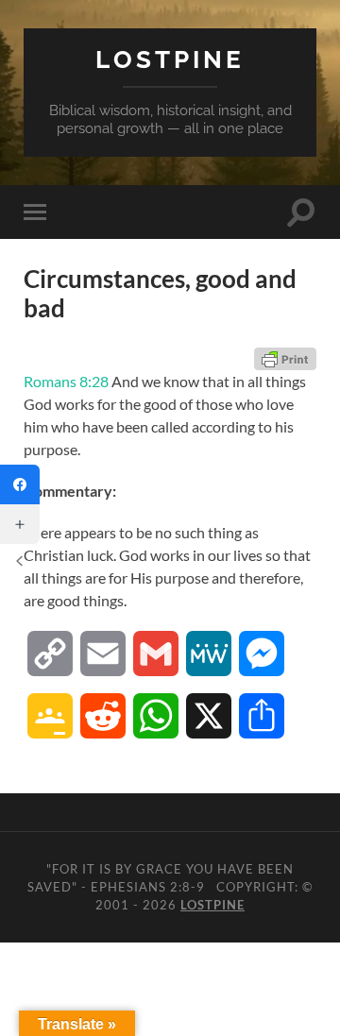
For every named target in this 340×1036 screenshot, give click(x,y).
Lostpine (170, 59)
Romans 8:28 (66, 381)
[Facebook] (20, 484)
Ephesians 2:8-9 (148, 886)
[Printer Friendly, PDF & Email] (285, 359)
